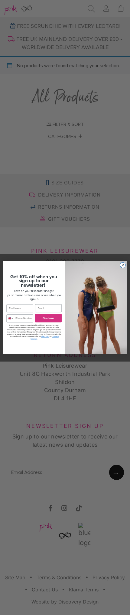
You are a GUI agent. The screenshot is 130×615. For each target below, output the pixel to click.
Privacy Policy (45, 337)
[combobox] (10, 318)
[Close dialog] (122, 265)
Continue (48, 318)
